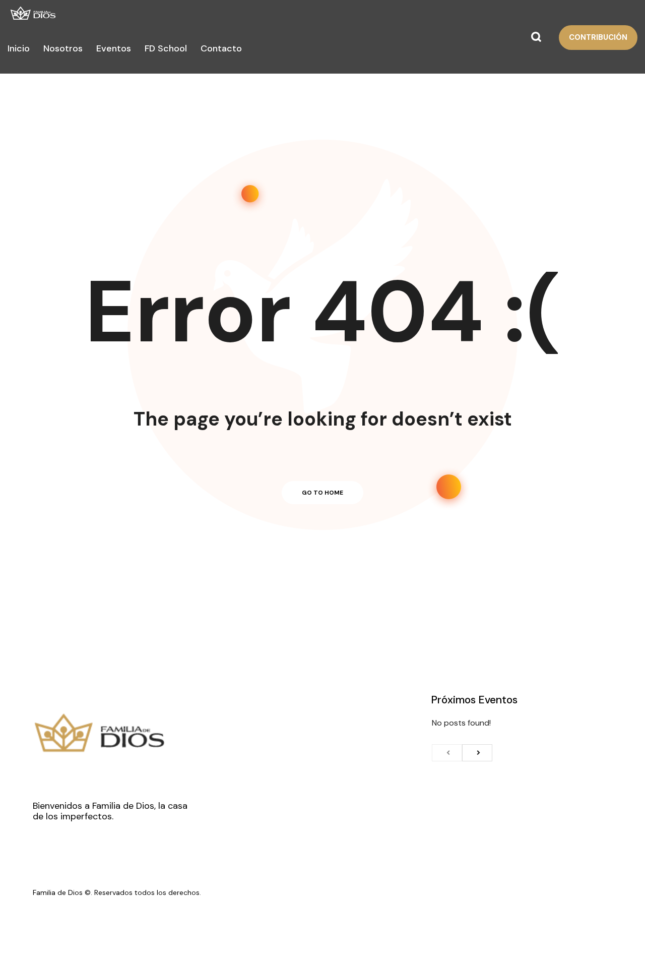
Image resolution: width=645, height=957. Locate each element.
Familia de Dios (58, 892)
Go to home (322, 493)
